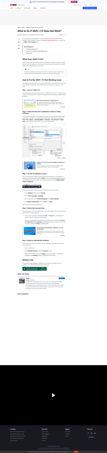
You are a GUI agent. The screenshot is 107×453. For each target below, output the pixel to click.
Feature (35, 8)
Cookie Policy (70, 451)
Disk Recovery (44, 438)
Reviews (66, 436)
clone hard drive (34, 263)
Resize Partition (45, 431)
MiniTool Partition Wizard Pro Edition (17, 433)
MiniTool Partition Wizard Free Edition (17, 431)
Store (11, 8)
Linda (20, 34)
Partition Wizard (21, 5)
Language (91, 437)
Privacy (58, 446)
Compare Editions (13, 440)
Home (19, 27)
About (91, 4)
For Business (27, 8)
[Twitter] (26, 35)
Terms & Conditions (51, 446)
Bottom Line (29, 53)
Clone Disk (44, 440)
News (23, 27)
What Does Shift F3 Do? (32, 49)
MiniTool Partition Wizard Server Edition (18, 436)
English (60, 34)
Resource (43, 8)
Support (85, 4)
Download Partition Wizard (90, 8)
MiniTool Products (77, 4)
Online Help (67, 433)
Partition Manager (45, 433)
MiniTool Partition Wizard (49, 40)
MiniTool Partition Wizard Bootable (17, 438)
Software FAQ (68, 431)
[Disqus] (42, 310)
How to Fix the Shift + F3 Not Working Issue (36, 51)
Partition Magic (45, 436)
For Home (18, 8)
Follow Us (62, 278)
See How (74, 1)
